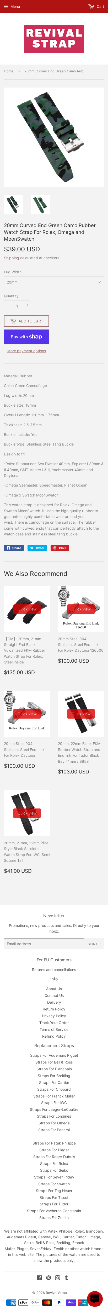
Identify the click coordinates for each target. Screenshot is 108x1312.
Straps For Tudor (54, 1204)
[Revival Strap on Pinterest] (48, 1278)
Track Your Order (54, 1022)
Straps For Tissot (54, 1197)
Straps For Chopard (54, 1089)
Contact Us (54, 995)
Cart (100, 6)
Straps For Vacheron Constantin (54, 1211)
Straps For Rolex (54, 1163)
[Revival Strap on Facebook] (39, 1278)
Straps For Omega (54, 1123)
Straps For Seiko (54, 1170)
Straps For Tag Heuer (54, 1190)
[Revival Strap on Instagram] (57, 1278)
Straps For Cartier (54, 1082)
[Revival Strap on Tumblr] (66, 1278)
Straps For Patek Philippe (54, 1143)
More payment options (26, 351)
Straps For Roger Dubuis (54, 1156)
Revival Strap (56, 1293)
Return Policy (54, 1009)
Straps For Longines (54, 1116)
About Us (54, 988)
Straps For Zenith (54, 1217)
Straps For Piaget (54, 1150)
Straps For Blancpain (54, 1069)
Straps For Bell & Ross (54, 1062)
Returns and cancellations (54, 969)
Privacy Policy (54, 1016)
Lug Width (12, 272)
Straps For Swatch (54, 1184)
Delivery (54, 1002)
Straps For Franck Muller (54, 1096)
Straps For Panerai (54, 1130)
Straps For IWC (54, 1102)
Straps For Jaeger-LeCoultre (54, 1109)
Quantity (11, 296)
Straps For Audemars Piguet (54, 1055)
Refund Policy (54, 1036)
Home (9, 71)
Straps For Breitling (54, 1075)
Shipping (11, 258)
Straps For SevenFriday (54, 1177)
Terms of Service (54, 1029)
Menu (15, 6)
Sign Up (94, 944)
